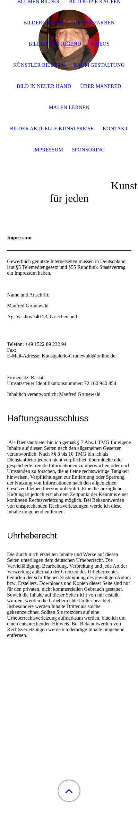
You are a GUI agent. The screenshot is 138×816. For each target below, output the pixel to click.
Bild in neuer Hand (44, 86)
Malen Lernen (69, 107)
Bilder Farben (94, 22)
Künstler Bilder (37, 65)
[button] (69, 790)
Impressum (48, 149)
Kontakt (115, 128)
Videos (99, 44)
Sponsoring (88, 149)
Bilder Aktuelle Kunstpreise (52, 128)
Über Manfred (100, 86)
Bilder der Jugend (55, 44)
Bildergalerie (44, 22)
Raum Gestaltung (99, 65)
